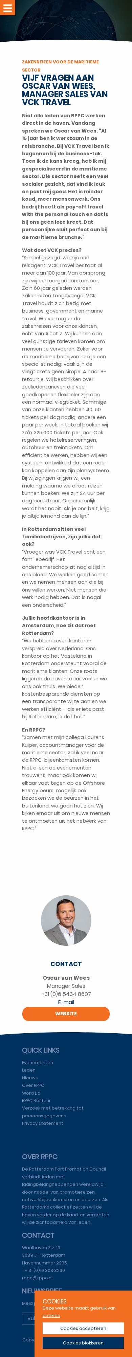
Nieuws (30, 1078)
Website (66, 1013)
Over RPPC (33, 1085)
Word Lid (31, 1093)
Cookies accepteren (83, 1328)
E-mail (66, 1002)
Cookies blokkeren (83, 1343)
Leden (29, 1070)
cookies (51, 1315)
